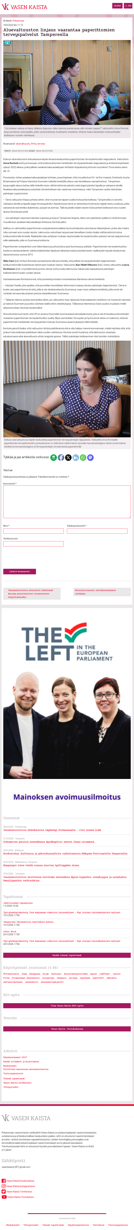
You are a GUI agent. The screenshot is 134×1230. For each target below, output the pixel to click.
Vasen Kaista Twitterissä (19, 1191)
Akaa (24, 974)
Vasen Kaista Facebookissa (20, 1181)
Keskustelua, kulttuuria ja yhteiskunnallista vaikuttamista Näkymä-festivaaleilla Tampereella (65, 853)
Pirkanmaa (18, 20)
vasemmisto (31, 982)
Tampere (61, 978)
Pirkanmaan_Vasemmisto (26, 978)
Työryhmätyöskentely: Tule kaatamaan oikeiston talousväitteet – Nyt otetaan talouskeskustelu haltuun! (61, 912)
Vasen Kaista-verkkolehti (17, 1082)
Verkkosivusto (10, 538)
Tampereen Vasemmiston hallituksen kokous (28, 922)
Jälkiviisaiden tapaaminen (18, 903)
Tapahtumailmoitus (78, 1225)
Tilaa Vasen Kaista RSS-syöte (67, 1005)
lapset (93, 974)
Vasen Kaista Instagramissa (20, 1186)
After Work (9, 931)
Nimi (6, 526)
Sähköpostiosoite (77, 526)
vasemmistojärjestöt (52, 982)
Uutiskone (98, 1225)
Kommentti (10, 483)
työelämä (85, 978)
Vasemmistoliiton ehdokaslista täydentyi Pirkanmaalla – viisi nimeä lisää (52, 830)
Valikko (117, 5)
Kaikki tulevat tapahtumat (67, 955)
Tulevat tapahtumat (14, 1078)
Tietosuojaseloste (13, 1073)
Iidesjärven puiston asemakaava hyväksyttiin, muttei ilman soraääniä (48, 842)
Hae (129, 5)
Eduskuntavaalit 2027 (15, 1057)
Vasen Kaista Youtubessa (20, 1197)
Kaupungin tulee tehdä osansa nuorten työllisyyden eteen (41, 865)
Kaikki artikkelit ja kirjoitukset (21, 1061)
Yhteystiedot (10, 1087)
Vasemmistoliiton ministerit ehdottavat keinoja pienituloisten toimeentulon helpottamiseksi (30, 594)
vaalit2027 (98, 978)
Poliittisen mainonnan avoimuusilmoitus (26, 1069)
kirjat (46, 974)
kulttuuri (56, 974)
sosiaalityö (48, 978)
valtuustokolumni (13, 982)
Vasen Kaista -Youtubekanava (67, 1029)
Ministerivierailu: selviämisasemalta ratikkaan (95, 592)
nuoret (117, 974)
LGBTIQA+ (105, 974)
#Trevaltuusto (11, 974)
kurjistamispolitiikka (76, 974)
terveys (41, 143)
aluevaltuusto (23, 143)
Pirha (33, 143)
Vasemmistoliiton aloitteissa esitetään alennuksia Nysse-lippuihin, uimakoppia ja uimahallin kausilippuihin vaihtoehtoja (64, 878)
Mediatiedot (10, 1066)
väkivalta (111, 978)
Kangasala (34, 974)
